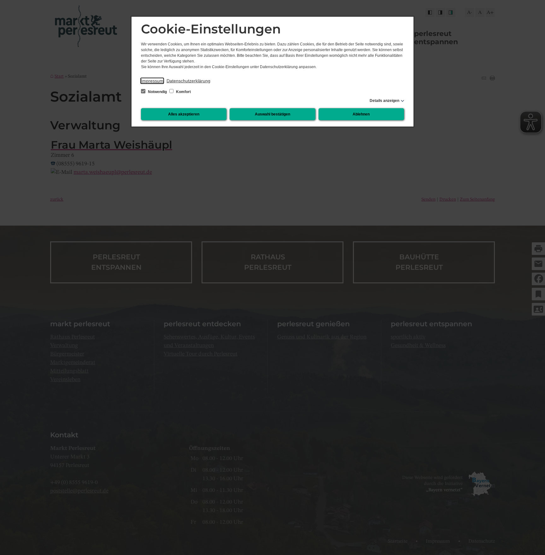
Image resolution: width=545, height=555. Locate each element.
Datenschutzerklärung (188, 80)
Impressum (152, 80)
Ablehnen (361, 114)
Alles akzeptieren (183, 114)
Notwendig (157, 92)
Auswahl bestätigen (272, 114)
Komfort (183, 92)
